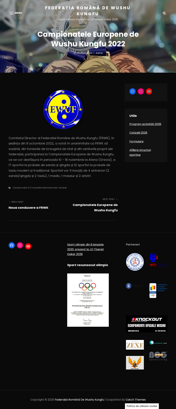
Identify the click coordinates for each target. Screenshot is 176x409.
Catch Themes (136, 400)
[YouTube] (149, 91)
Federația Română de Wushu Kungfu (79, 400)
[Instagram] (141, 91)
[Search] (164, 13)
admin (99, 53)
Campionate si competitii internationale (35, 187)
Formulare (136, 141)
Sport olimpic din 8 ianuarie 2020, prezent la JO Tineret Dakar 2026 (85, 249)
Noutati (63, 187)
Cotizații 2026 (138, 133)
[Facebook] (132, 91)
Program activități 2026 (145, 124)
